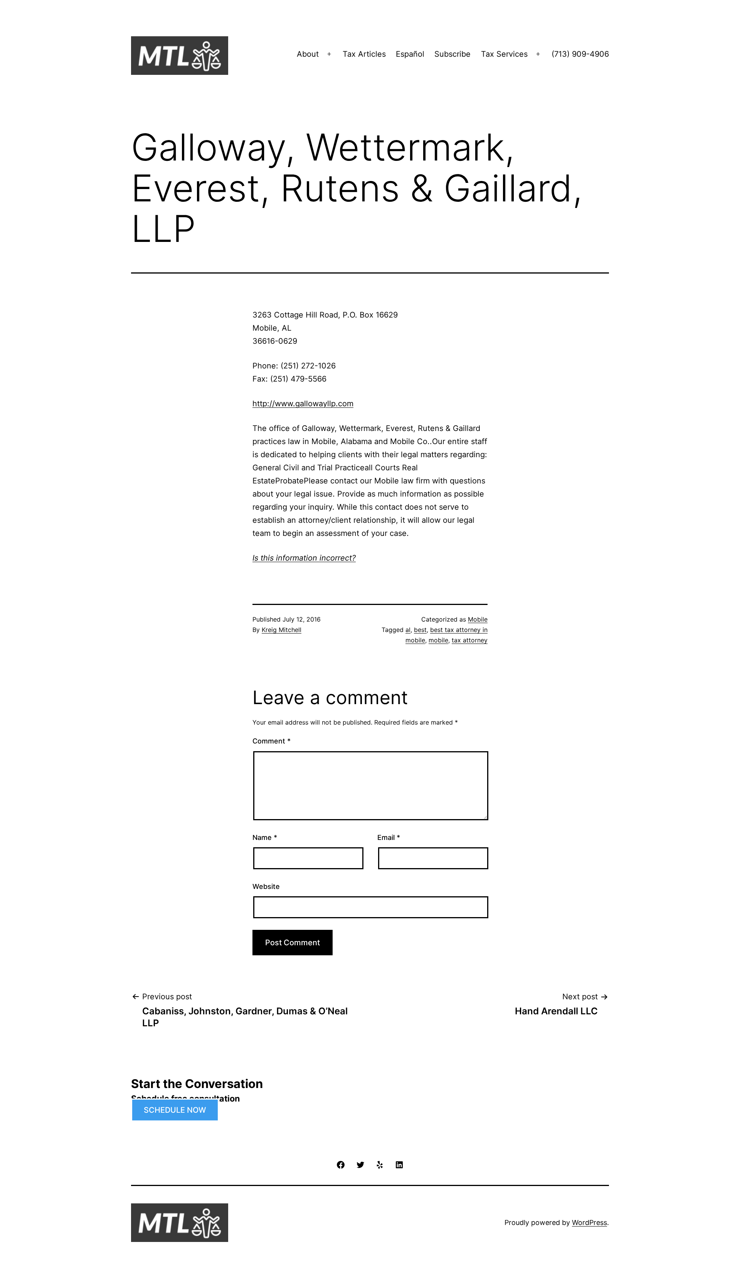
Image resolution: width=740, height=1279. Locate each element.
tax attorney (470, 640)
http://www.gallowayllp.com (302, 403)
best (420, 630)
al (407, 630)
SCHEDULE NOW (175, 1110)
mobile (438, 640)
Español (410, 54)
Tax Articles (364, 54)
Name (264, 837)
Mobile (478, 619)
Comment (271, 741)
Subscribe (452, 54)
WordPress (589, 1222)
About (308, 54)
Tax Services (504, 54)
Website (266, 886)
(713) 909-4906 (580, 54)
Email (388, 837)
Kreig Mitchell (281, 630)
